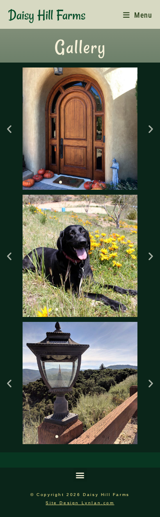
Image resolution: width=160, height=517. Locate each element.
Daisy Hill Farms (46, 15)
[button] (9, 128)
